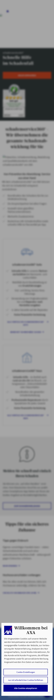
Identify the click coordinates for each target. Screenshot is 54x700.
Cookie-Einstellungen (25, 672)
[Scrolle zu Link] (8, 630)
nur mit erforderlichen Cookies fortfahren (25, 680)
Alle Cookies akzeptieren (25, 688)
